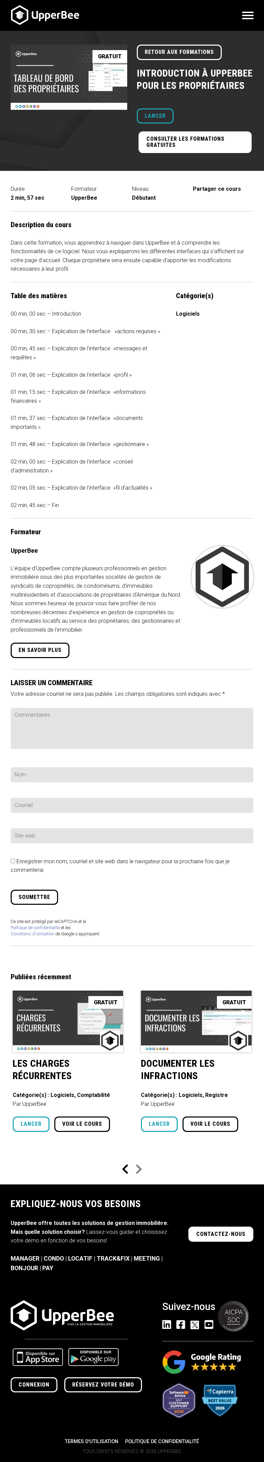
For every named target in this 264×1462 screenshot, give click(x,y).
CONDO (54, 1258)
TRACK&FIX (113, 1258)
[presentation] (125, 1169)
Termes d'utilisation (91, 1442)
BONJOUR (24, 1268)
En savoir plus (40, 650)
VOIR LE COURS (82, 1124)
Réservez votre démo (103, 1384)
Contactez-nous (220, 1234)
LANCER (155, 116)
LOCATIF (80, 1258)
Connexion (34, 1384)
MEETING (147, 1258)
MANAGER (25, 1258)
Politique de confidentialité (35, 927)
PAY (47, 1268)
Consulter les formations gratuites (185, 142)
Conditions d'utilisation (32, 933)
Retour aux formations (179, 52)
